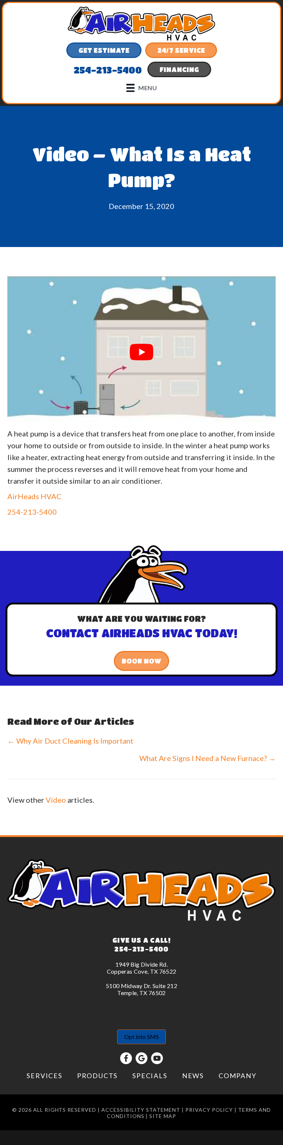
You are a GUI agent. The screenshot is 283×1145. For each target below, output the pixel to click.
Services (44, 1076)
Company (237, 1076)
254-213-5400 (32, 511)
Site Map (162, 1116)
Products (97, 1076)
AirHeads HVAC (34, 496)
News (193, 1076)
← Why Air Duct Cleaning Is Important (70, 740)
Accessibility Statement (140, 1110)
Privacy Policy (209, 1110)
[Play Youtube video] (141, 352)
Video (56, 799)
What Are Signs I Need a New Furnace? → (207, 758)
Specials (149, 1076)
